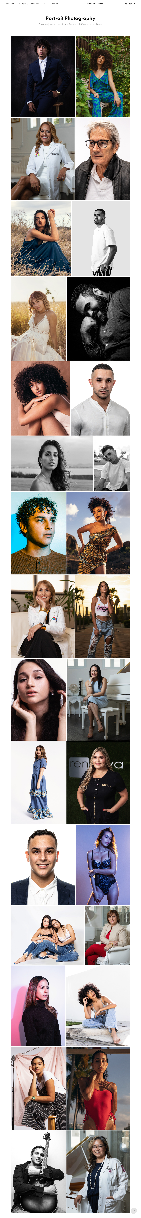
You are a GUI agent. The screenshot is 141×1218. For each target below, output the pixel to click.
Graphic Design (10, 3)
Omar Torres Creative (95, 4)
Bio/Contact (56, 3)
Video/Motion (35, 3)
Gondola (46, 3)
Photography (23, 3)
